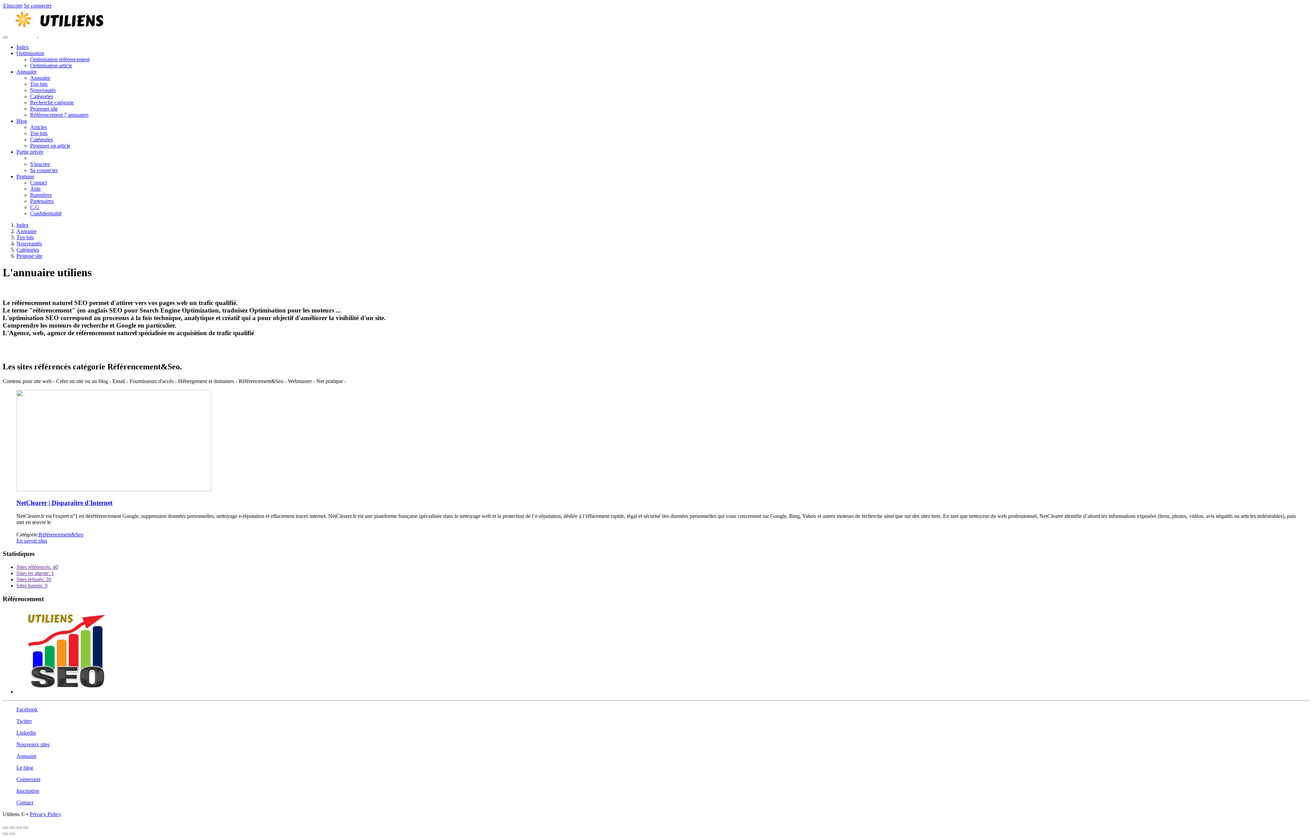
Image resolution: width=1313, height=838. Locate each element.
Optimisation (30, 53)
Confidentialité (46, 213)
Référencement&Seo (61, 534)
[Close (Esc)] (5, 828)
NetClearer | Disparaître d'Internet (64, 502)
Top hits (39, 84)
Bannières (41, 195)
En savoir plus (31, 541)
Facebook (27, 709)
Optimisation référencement (60, 59)
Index (22, 47)
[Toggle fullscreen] (19, 828)
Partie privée (29, 152)
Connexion (28, 779)
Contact (38, 183)
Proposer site (44, 109)
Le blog (24, 768)
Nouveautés (43, 90)
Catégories (41, 96)
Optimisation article (51, 65)
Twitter (24, 721)
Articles (38, 127)
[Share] (12, 828)
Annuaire (26, 72)
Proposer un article (50, 146)
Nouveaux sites (33, 744)
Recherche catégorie (52, 102)
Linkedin (26, 733)
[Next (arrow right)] (12, 834)
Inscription (27, 791)
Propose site (29, 256)
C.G (34, 207)
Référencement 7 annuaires (59, 115)
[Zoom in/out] (26, 828)
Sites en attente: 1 (35, 573)
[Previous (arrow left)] (5, 834)
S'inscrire (13, 6)
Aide (35, 189)
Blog (21, 121)
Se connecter (38, 6)
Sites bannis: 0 (32, 585)
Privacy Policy (45, 814)
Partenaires (42, 201)
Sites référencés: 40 (37, 567)
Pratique (25, 176)
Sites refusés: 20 (33, 579)
